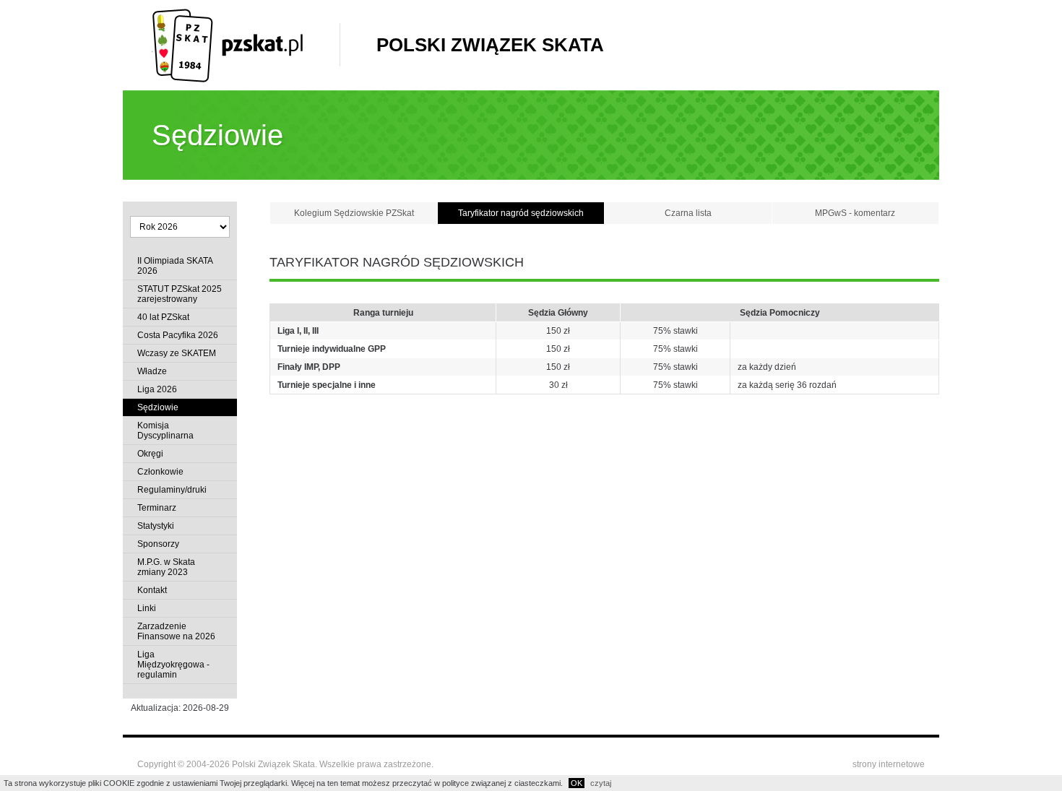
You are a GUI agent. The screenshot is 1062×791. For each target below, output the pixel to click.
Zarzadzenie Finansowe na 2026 (176, 631)
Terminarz (156, 508)
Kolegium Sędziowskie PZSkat (354, 213)
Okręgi (150, 454)
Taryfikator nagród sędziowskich (521, 213)
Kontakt (152, 590)
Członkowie (160, 472)
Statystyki (155, 526)
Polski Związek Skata (490, 45)
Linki (146, 608)
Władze (152, 371)
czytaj (600, 783)
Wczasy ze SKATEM (176, 353)
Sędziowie (157, 407)
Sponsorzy (158, 544)
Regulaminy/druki (172, 490)
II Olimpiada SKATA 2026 (174, 266)
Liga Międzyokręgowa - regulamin (173, 664)
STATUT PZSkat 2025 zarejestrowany (179, 294)
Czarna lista (688, 213)
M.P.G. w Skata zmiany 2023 (166, 567)
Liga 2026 (157, 389)
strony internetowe (888, 764)
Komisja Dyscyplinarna (165, 430)
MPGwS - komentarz (855, 213)
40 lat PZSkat (163, 317)
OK (576, 783)
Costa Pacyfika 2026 (177, 335)
